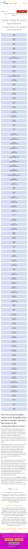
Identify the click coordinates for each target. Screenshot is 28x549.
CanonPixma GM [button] (14, 314)
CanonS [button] (14, 400)
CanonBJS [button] (14, 48)
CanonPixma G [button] (14, 319)
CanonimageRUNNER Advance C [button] (14, 175)
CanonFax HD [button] (14, 94)
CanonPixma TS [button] (14, 359)
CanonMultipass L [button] (14, 287)
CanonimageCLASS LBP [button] (14, 139)
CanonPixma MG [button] (14, 332)
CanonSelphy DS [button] (14, 377)
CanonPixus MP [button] (14, 364)
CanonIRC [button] (14, 193)
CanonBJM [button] (14, 44)
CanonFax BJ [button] (14, 84)
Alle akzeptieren (9, 539)
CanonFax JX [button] (14, 98)
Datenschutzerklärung (14, 543)
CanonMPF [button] (14, 269)
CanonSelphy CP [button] (14, 373)
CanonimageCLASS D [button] (14, 134)
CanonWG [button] (14, 409)
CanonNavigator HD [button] (14, 301)
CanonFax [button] (14, 125)
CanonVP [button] (14, 404)
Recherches (2, 11)
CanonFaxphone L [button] (14, 116)
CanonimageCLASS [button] (14, 152)
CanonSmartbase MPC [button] (14, 382)
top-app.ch (18, 546)
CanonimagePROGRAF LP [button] (14, 161)
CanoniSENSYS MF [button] (14, 206)
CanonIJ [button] (14, 130)
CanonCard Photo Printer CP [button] (14, 57)
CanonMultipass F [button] (14, 283)
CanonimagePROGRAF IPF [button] (14, 157)
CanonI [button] (14, 215)
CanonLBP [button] (14, 242)
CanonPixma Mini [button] (14, 337)
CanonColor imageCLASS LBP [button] (14, 75)
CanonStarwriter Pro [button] (14, 391)
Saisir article (21, 11)
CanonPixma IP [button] (14, 323)
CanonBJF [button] (14, 39)
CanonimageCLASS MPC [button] (14, 148)
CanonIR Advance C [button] (14, 184)
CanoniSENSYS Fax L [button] (14, 197)
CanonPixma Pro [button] (14, 350)
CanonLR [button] (14, 251)
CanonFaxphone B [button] (14, 112)
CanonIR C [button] (14, 188)
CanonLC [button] (14, 247)
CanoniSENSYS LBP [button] (14, 202)
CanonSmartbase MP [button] (14, 386)
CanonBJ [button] (14, 53)
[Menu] (24, 3)
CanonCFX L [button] (14, 71)
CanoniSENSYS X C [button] (14, 211)
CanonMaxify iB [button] (14, 260)
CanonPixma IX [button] (14, 328)
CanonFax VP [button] (14, 107)
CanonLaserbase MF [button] (14, 224)
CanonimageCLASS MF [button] (14, 143)
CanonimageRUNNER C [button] (14, 179)
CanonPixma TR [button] (14, 355)
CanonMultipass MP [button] (14, 292)
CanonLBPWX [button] (14, 238)
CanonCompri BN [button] (14, 80)
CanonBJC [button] (14, 35)
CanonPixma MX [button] (14, 346)
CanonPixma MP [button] (14, 341)
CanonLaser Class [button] (14, 220)
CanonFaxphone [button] (14, 121)
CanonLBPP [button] (14, 233)
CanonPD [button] (14, 310)
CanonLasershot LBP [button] (14, 229)
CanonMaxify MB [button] (14, 265)
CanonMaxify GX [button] (14, 256)
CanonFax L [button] (14, 103)
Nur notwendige (18, 539)
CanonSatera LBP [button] (14, 368)
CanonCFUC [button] (14, 62)
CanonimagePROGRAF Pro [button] (14, 166)
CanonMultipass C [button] (14, 278)
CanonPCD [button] (14, 305)
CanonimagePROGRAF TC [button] (14, 170)
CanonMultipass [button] (14, 296)
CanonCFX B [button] (14, 66)
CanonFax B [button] (14, 89)
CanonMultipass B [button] (14, 274)
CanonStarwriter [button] (14, 395)
